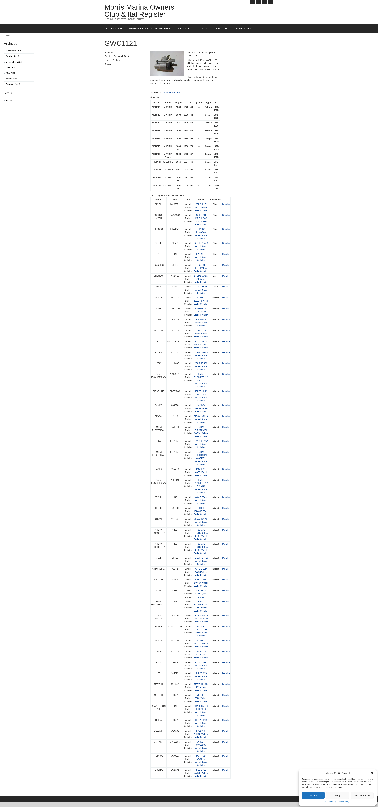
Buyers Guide (114, 28)
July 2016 (10, 67)
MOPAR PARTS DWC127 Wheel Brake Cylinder (200, 618)
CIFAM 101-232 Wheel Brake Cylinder (201, 355)
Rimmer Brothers (172, 92)
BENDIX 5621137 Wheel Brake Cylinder (201, 643)
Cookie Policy (330, 802)
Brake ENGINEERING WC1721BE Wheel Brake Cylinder (201, 380)
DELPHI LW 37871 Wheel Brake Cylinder (201, 207)
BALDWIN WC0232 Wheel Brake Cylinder (201, 734)
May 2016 (10, 73)
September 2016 (14, 62)
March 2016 (11, 78)
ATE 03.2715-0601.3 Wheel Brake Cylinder (201, 344)
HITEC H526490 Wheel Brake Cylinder (200, 511)
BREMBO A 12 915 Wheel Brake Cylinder (201, 279)
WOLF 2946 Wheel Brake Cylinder (201, 500)
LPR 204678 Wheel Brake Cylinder (201, 676)
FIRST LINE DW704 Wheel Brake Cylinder (201, 583)
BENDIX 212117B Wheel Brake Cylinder (201, 300)
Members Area (242, 28)
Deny (337, 795)
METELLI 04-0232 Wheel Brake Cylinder (201, 333)
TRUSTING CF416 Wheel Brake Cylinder (201, 268)
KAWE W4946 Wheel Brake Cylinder (200, 290)
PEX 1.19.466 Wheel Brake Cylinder (200, 366)
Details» (226, 204)
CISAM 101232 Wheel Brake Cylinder (201, 522)
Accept (313, 795)
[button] (372, 773)
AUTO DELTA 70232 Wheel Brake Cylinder (201, 572)
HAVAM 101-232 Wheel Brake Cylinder (201, 654)
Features (221, 28)
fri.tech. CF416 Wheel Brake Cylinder (201, 246)
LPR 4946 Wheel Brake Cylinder (201, 257)
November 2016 (13, 50)
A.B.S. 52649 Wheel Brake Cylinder (201, 665)
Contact (204, 28)
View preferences (362, 795)
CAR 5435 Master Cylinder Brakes (201, 593)
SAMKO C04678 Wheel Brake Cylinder (201, 408)
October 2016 (12, 56)
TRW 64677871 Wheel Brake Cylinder (201, 444)
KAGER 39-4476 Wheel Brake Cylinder (201, 472)
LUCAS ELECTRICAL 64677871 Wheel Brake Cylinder (201, 458)
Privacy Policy (343, 802)
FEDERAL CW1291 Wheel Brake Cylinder (201, 773)
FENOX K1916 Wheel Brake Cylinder (201, 419)
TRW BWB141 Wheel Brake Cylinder (201, 322)
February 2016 (13, 84)
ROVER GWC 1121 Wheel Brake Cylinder (201, 311)
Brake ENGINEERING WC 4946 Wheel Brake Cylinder (201, 486)
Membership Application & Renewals (149, 28)
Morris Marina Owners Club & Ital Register (139, 10)
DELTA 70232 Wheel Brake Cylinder (201, 723)
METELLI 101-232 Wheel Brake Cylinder (201, 687)
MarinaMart (185, 28)
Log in (9, 100)
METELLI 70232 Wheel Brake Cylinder (201, 698)
